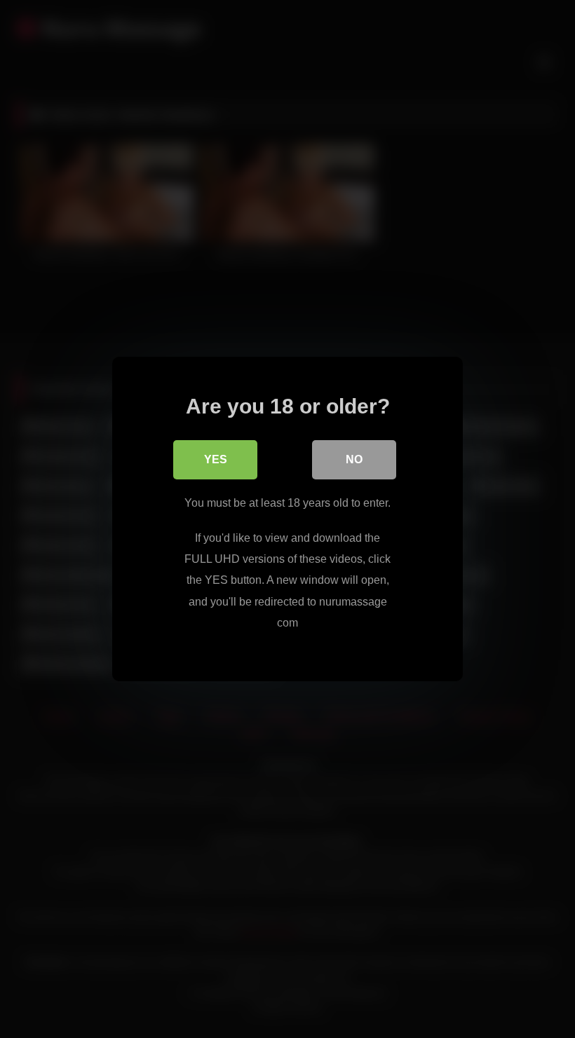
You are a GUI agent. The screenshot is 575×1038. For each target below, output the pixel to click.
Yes (215, 459)
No (354, 459)
